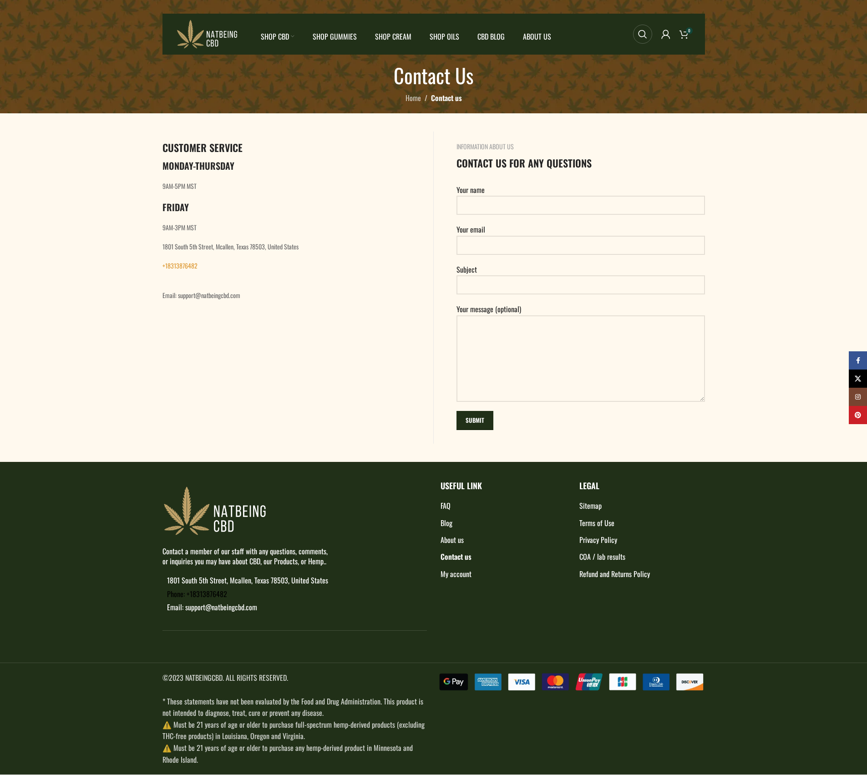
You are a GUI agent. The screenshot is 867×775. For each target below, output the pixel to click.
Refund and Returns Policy (614, 574)
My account (456, 574)
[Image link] (214, 509)
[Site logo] (207, 33)
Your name (470, 189)
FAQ (446, 506)
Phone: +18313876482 (197, 593)
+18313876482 (180, 265)
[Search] (643, 34)
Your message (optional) (488, 309)
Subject (466, 269)
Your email (470, 229)
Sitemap (590, 506)
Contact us (456, 557)
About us (452, 540)
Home (413, 97)
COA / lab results (602, 557)
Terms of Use (596, 523)
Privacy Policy (598, 540)
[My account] (666, 34)
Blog (446, 523)
